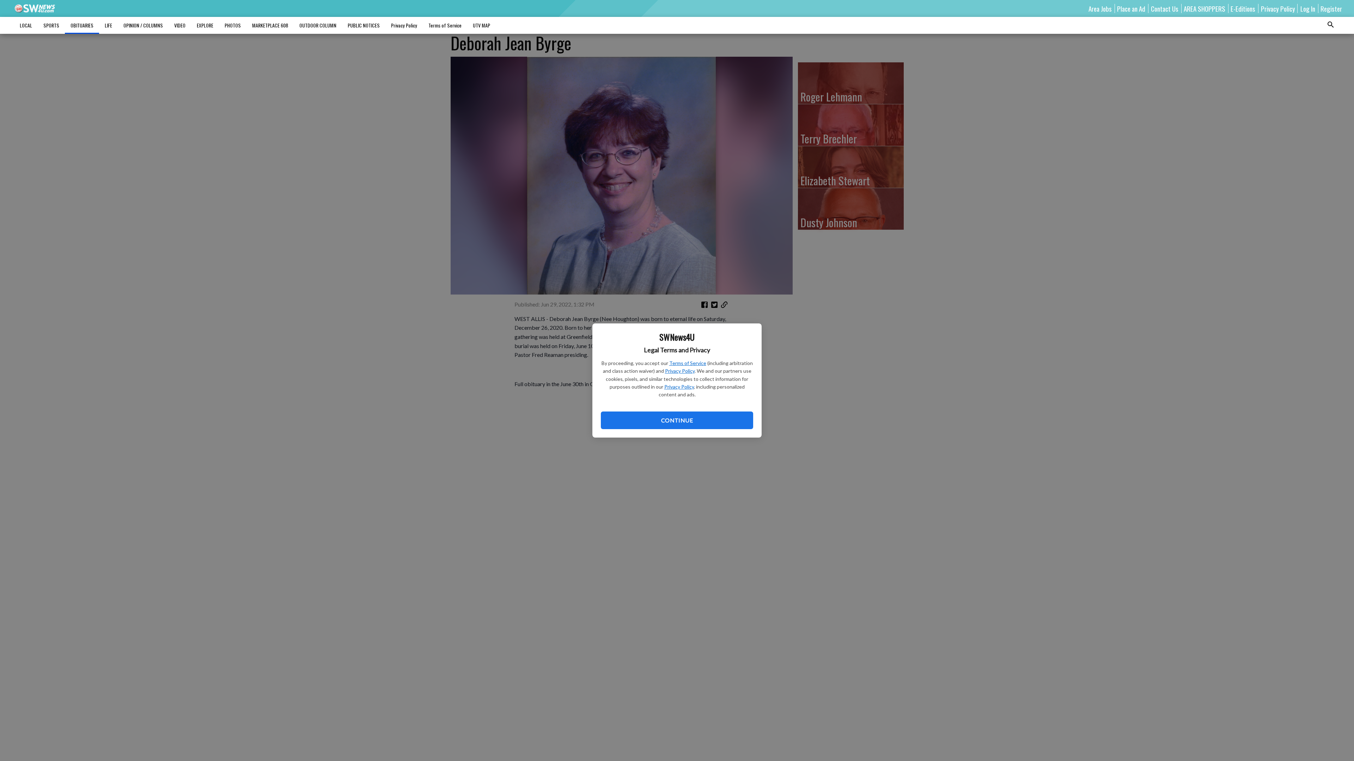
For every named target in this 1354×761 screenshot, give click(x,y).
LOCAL (26, 25)
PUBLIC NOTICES (364, 25)
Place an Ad (1131, 8)
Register (1331, 8)
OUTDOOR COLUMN (317, 25)
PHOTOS (233, 25)
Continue (677, 420)
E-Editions (1243, 8)
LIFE (108, 25)
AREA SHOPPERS (1204, 8)
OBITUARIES (82, 25)
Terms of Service (687, 363)
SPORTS (51, 25)
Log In (1307, 8)
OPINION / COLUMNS (143, 25)
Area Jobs (1100, 8)
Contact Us (1164, 8)
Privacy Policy (680, 371)
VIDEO (179, 25)
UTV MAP (481, 25)
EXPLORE (205, 25)
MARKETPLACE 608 (270, 25)
